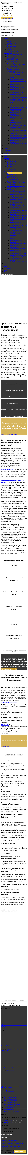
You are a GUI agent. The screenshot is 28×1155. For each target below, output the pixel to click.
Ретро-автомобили (12, 51)
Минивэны (10, 45)
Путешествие (10, 1070)
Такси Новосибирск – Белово (18, 97)
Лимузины (10, 49)
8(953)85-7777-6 (8, 1121)
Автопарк (6, 40)
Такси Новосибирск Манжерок (15, 116)
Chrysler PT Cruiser (6, 1046)
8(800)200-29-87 (5, 746)
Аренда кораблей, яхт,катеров (15, 68)
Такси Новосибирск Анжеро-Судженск (18, 81)
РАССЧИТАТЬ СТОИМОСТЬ (9, 434)
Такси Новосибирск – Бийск (18, 99)
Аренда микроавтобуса (13, 56)
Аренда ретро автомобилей (15, 63)
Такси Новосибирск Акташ (17, 79)
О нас (5, 145)
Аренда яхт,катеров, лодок (11, 1111)
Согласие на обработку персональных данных (12, 1143)
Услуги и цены (8, 53)
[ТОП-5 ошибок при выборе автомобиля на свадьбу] (12, 1022)
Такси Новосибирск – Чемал (18, 138)
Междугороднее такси (10, 1099)
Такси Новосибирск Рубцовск (18, 137)
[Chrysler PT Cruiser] (12, 1042)
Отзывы (6, 147)
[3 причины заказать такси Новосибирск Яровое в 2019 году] (12, 1083)
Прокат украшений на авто (12, 1106)
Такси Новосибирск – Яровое (18, 143)
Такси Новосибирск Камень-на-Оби (18, 119)
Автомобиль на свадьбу (11, 1101)
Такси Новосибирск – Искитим (16, 104)
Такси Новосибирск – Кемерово (16, 113)
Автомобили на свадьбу (13, 1030)
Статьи (6, 148)
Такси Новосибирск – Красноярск (16, 123)
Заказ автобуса (11, 58)
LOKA (12, 1152)
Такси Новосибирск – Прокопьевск (16, 132)
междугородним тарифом (9, 702)
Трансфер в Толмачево (13, 69)
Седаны (9, 41)
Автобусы (9, 48)
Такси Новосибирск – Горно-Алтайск (18, 101)
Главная (6, 38)
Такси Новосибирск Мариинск (18, 125)
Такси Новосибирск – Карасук (18, 107)
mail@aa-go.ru (8, 1122)
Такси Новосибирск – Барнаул (18, 92)
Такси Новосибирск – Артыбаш (16, 85)
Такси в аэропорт (9, 1109)
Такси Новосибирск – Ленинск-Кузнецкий (16, 109)
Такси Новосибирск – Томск (18, 135)
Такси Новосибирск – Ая (17, 87)
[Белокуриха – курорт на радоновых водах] (12, 1063)
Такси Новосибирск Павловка (18, 130)
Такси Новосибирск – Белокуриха (16, 95)
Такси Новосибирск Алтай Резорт (17, 76)
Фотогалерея (7, 150)
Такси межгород (11, 71)
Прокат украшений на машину (16, 64)
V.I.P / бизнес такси (12, 66)
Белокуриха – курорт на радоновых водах (14, 1067)
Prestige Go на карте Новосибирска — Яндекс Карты (14, 1000)
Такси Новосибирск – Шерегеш (16, 141)
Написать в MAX (20, 1151)
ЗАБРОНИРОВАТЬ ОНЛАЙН (9, 669)
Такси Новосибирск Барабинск (15, 90)
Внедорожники (11, 43)
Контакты (6, 153)
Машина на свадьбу (12, 59)
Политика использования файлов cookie (11, 1146)
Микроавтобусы (11, 46)
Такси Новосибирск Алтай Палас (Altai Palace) (17, 73)
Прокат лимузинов (12, 61)
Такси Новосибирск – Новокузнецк (16, 128)
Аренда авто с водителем (14, 54)
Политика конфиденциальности (9, 1140)
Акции (5, 152)
